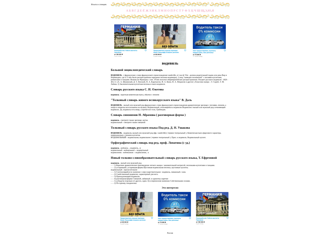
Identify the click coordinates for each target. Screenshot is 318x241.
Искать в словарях (99, 4)
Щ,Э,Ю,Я (207, 10)
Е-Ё (142, 10)
